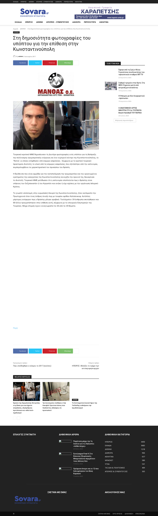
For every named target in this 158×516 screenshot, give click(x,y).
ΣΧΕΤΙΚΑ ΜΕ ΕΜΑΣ (104, 514)
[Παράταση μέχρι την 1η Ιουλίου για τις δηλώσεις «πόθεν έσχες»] (65, 444)
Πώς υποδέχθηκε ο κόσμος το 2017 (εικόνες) (32, 366)
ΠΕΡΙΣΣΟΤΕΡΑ (68, 2)
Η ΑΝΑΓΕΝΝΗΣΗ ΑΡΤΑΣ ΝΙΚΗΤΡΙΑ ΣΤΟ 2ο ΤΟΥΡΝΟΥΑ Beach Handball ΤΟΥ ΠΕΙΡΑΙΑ (130, 110)
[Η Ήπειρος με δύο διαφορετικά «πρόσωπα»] (111, 99)
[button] (142, 22)
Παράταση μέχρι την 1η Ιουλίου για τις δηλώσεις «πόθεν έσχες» (83, 443)
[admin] (14, 56)
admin (20, 56)
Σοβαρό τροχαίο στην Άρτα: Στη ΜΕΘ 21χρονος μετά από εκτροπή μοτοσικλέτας (131, 85)
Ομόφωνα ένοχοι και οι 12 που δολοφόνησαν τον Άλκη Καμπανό (86, 471)
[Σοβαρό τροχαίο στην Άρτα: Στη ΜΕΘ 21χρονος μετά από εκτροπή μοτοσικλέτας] (111, 86)
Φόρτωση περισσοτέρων (124, 120)
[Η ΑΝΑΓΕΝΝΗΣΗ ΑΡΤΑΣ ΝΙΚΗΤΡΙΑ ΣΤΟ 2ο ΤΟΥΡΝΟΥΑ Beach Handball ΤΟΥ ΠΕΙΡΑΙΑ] (111, 111)
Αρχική (15, 29)
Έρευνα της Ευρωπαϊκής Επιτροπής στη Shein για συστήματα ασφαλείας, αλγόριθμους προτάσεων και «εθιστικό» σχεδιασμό (26, 408)
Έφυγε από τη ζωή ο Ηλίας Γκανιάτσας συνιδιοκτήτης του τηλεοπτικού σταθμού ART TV (131, 72)
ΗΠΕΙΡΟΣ (23, 2)
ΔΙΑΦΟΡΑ (58, 2)
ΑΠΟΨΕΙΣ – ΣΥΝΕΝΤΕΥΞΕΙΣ (44, 2)
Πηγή (15, 328)
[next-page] (18, 418)
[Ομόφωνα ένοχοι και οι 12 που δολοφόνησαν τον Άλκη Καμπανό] (65, 471)
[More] (76, 62)
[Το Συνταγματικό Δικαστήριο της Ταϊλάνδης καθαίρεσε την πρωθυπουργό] (85, 391)
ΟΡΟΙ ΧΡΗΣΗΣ (117, 514)
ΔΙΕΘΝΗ (31, 2)
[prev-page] (14, 418)
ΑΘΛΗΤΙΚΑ (78, 2)
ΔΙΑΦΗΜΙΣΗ (129, 514)
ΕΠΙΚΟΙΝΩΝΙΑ (140, 514)
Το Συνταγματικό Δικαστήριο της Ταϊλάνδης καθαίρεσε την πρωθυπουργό (84, 405)
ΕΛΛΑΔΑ (15, 2)
